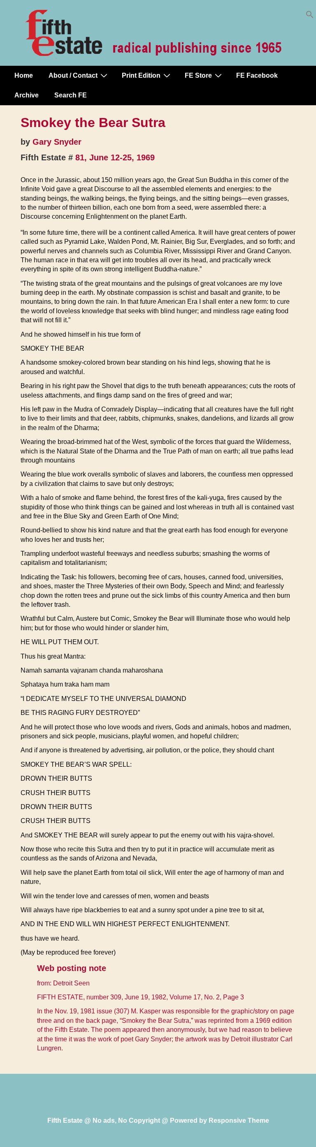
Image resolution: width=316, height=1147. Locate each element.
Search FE (70, 95)
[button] (310, 16)
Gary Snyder (57, 141)
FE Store (198, 75)
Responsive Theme (239, 1120)
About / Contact (73, 75)
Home (23, 75)
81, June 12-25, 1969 (115, 157)
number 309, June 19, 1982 (126, 997)
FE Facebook (257, 75)
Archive (26, 95)
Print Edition (141, 75)
